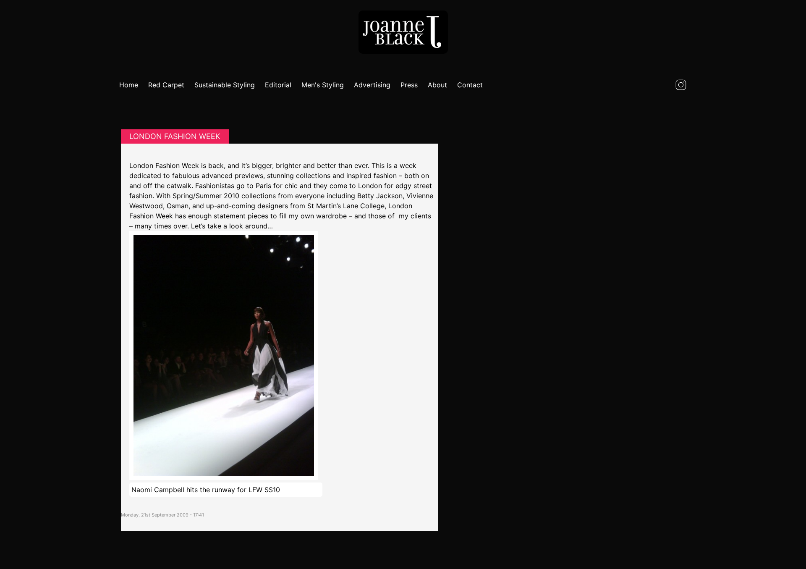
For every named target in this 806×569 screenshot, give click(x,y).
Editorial (278, 85)
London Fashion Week (174, 136)
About (437, 85)
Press (409, 85)
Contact (470, 85)
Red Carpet (166, 85)
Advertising (372, 85)
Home (128, 85)
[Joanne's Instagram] (681, 85)
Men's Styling (322, 85)
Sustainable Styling (224, 85)
